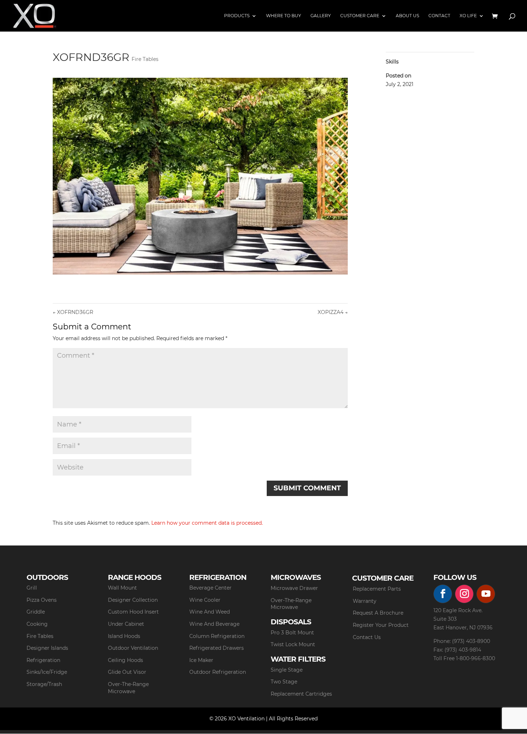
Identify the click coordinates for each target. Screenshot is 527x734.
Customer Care (359, 15)
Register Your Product (381, 625)
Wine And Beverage (214, 624)
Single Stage (287, 670)
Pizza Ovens (42, 600)
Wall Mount (122, 588)
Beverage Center (210, 588)
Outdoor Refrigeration (217, 672)
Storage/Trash (44, 684)
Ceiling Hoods (125, 660)
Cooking (37, 624)
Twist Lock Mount (293, 644)
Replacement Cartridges (301, 694)
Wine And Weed (209, 612)
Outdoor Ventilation (133, 648)
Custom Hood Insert (133, 612)
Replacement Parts (377, 589)
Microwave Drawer (294, 588)
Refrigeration (43, 660)
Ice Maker (201, 660)
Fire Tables (145, 59)
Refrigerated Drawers (216, 648)
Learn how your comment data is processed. (207, 523)
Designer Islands (47, 648)
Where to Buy (283, 15)
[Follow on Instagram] (464, 594)
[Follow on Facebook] (442, 594)
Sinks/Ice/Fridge (47, 672)
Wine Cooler (204, 600)
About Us (407, 15)
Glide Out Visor (127, 672)
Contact (439, 15)
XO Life (468, 15)
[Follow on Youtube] (485, 594)
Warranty (364, 601)
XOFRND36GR (73, 312)
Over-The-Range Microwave (128, 688)
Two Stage (284, 681)
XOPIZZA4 (333, 312)
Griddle (36, 612)
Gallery (320, 15)
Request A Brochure (378, 613)
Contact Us (367, 637)
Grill (32, 588)
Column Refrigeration (216, 636)
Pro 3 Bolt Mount (292, 632)
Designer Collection (133, 600)
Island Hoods (124, 636)
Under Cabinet (126, 624)
